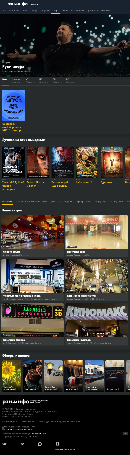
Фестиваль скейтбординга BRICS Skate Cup (11, 127)
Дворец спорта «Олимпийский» (16, 71)
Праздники (92, 10)
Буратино (106, 182)
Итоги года (14, 10)
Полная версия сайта (65, 449)
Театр (34, 10)
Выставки (105, 10)
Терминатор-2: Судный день (60, 184)
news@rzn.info (39, 433)
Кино (25, 10)
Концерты (44, 10)
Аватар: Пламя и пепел (35, 184)
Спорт (55, 10)
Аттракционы (77, 10)
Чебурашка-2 (84, 182)
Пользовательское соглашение (17, 429)
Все (4, 10)
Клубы (65, 10)
